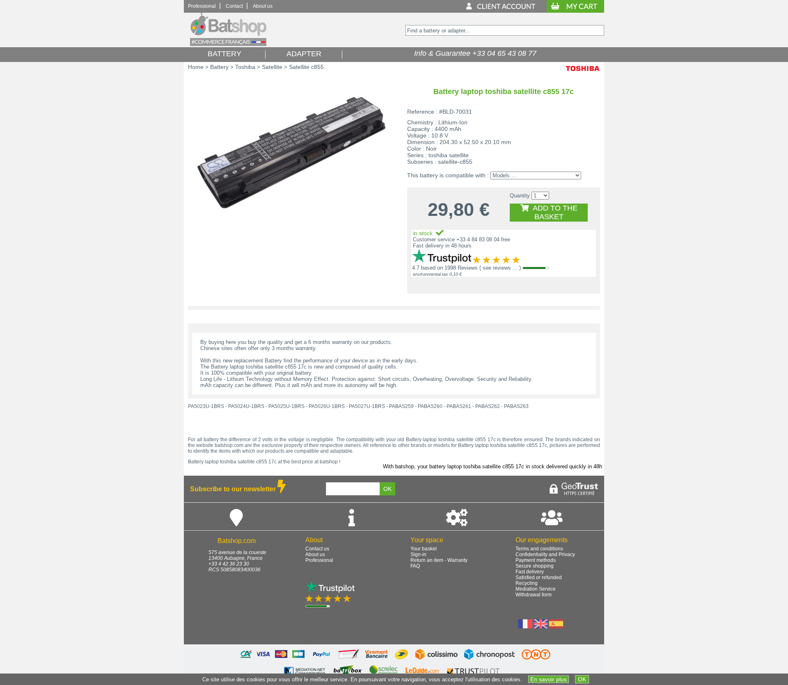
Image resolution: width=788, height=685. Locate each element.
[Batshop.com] (228, 44)
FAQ (415, 566)
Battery (219, 67)
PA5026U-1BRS (327, 406)
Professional (202, 6)
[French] (525, 626)
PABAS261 (459, 406)
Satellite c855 (306, 67)
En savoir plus (548, 679)
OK (582, 679)
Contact (234, 6)
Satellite (272, 67)
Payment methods (535, 560)
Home (196, 67)
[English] (540, 626)
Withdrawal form (533, 595)
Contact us (317, 549)
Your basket (423, 549)
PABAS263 (516, 406)
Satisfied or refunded (538, 577)
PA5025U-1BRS (286, 406)
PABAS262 (487, 406)
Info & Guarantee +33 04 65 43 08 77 (473, 53)
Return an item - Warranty (438, 560)
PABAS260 (430, 406)
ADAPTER (303, 54)
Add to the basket (553, 212)
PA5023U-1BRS (206, 406)
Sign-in (418, 554)
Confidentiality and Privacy (545, 554)
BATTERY (224, 54)
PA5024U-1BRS (246, 406)
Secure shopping (534, 566)
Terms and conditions (539, 549)
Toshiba (245, 67)
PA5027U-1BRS (367, 406)
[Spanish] (556, 626)
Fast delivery (529, 572)
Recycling (526, 583)
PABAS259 (401, 406)
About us (263, 6)
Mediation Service (535, 589)
